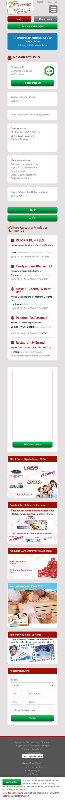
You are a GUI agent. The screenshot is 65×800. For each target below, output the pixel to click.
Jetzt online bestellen (33, 26)
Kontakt (40, 2)
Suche (32, 718)
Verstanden (11, 782)
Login (19, 18)
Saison (14, 679)
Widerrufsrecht (32, 752)
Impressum (52, 2)
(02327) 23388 (16, 329)
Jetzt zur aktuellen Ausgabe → (32, 45)
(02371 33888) (36, 352)
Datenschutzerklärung (32, 749)
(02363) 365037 (44, 275)
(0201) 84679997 (45, 253)
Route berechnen (32, 82)
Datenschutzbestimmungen (15, 796)
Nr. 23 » (32, 218)
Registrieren (45, 18)
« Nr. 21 (32, 210)
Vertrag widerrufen (33, 756)
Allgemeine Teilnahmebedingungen (32, 745)
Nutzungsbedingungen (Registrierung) (32, 742)
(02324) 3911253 (41, 304)
